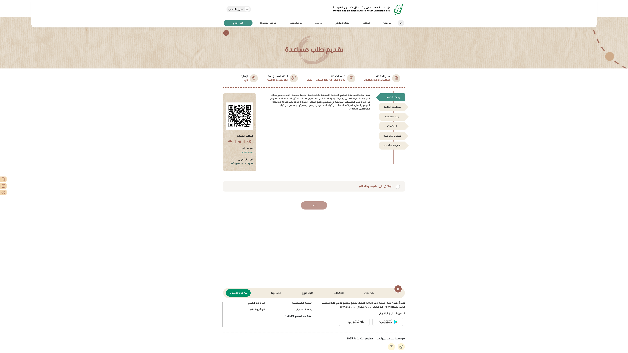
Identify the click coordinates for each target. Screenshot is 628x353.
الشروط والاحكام (256, 302)
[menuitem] (366, 23)
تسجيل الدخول (235, 9)
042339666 (237, 292)
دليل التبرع (238, 22)
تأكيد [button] (314, 205)
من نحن (369, 292)
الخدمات (339, 292)
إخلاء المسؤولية (303, 309)
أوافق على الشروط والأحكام (375, 186)
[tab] (392, 97)
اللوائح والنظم (257, 309)
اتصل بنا (276, 292)
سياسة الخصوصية (302, 302)
